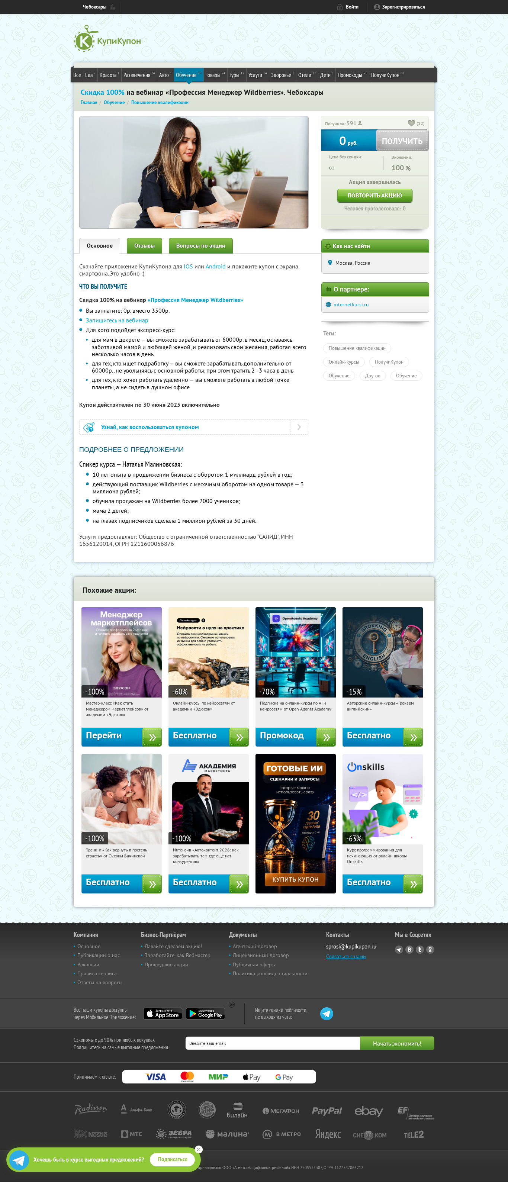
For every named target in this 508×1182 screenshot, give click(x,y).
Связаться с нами (346, 956)
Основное (100, 245)
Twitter (420, 950)
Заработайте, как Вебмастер (177, 955)
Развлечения (139, 74)
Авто (165, 74)
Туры (236, 74)
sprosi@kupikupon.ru (351, 946)
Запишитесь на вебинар (117, 320)
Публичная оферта (255, 964)
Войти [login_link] (352, 7)
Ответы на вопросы (99, 982)
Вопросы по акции (200, 245)
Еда (90, 74)
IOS (189, 266)
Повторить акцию (375, 195)
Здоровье (282, 74)
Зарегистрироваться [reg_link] (403, 7)
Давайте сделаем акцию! (173, 946)
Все (77, 74)
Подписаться (172, 1159)
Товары (215, 74)
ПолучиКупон (387, 74)
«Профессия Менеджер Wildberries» (195, 300)
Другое (372, 376)
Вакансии (88, 964)
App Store (162, 1014)
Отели (307, 74)
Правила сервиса (97, 973)
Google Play (205, 1014)
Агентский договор (255, 946)
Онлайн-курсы (344, 362)
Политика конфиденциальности (270, 973)
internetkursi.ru (351, 304)
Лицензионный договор (261, 955)
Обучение (189, 74)
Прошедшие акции (166, 964)
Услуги (257, 74)
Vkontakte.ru (409, 950)
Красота (109, 74)
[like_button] (411, 124)
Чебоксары (94, 7)
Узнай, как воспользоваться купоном (150, 427)
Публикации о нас (98, 955)
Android (216, 266)
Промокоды (352, 74)
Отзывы (144, 245)
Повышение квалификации (357, 348)
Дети (327, 74)
